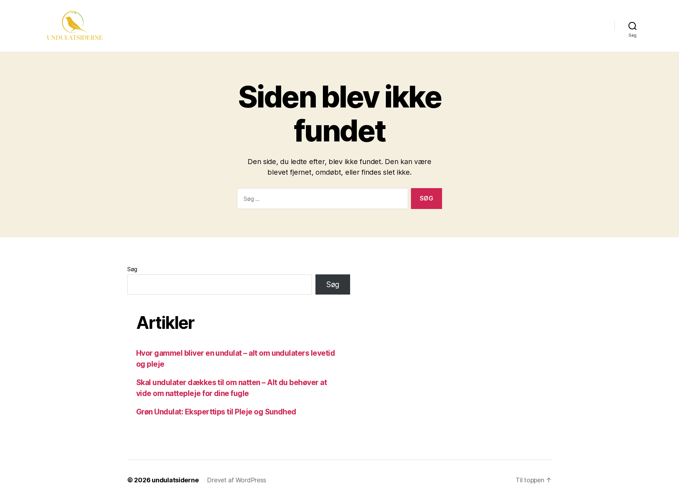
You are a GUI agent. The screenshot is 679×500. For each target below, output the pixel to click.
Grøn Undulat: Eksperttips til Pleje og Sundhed (216, 411)
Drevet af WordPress (236, 480)
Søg (132, 269)
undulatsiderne (175, 480)
